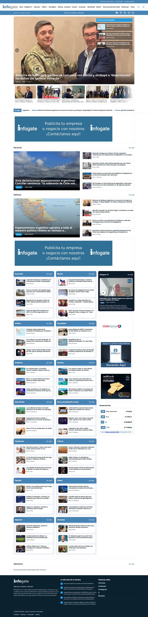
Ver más (131, 148)
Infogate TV (28, 7)
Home (21, 7)
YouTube (101, 583)
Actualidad (52, 7)
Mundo (98, 7)
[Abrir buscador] (138, 7)
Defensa (60, 7)
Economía (82, 7)
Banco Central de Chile (112, 432)
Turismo (74, 7)
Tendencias (124, 7)
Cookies (37, 614)
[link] (114, 27)
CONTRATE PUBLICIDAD (107, 2)
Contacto (16, 614)
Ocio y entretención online (111, 7)
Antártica (67, 7)
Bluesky (101, 596)
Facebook (102, 586)
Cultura (133, 7)
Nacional (37, 7)
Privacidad (30, 614)
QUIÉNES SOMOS (129, 2)
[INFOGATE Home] (10, 7)
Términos (23, 614)
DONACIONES (119, 2)
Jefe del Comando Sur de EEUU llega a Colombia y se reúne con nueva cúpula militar (70, 110)
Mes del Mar (91, 7)
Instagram (102, 589)
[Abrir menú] (143, 7)
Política (44, 7)
